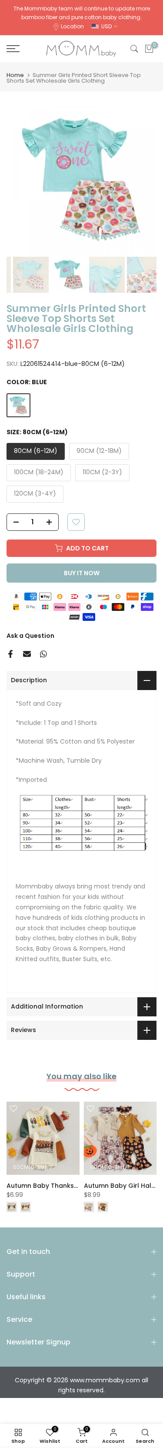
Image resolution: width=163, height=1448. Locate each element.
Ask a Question (30, 635)
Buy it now (82, 573)
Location (72, 26)
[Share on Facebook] (10, 654)
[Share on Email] (27, 654)
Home (15, 75)
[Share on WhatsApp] (43, 654)
